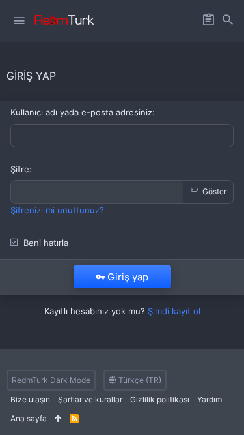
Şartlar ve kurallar (90, 399)
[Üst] (58, 419)
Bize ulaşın (30, 399)
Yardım (209, 399)
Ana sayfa (28, 418)
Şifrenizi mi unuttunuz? (57, 210)
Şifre (19, 169)
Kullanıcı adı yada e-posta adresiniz (81, 112)
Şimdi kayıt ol (174, 311)
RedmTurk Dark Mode (51, 380)
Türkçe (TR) (138, 380)
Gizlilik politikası (159, 399)
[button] (19, 21)
